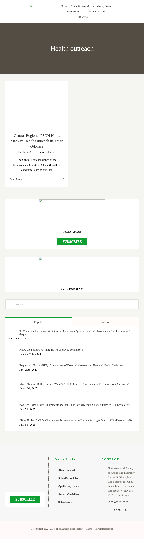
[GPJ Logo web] (52, 5)
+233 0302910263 (118, 502)
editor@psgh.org (117, 509)
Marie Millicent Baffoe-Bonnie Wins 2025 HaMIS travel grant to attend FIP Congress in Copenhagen (75, 384)
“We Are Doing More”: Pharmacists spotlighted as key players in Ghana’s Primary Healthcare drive (74, 404)
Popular (38, 322)
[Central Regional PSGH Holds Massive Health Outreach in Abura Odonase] (36, 105)
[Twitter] (25, 479)
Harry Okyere (29, 152)
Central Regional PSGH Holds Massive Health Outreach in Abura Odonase (37, 99)
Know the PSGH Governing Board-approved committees (51, 349)
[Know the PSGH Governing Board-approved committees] (12, 350)
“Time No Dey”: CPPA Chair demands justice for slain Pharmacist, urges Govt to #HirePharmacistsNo (76, 420)
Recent (105, 322)
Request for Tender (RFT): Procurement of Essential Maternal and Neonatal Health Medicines (71, 365)
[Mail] (30, 479)
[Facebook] (20, 479)
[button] (93, 17)
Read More (16, 179)
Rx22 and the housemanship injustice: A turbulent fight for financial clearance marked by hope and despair (74, 333)
